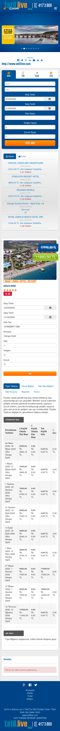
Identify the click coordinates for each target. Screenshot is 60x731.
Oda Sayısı (30, 113)
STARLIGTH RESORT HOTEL (25, 176)
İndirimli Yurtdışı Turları (16, 64)
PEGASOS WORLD (26, 189)
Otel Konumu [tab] (11, 391)
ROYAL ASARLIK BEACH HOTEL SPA (25, 216)
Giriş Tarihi (30, 94)
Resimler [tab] (26, 391)
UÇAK (37, 76)
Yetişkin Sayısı (30, 122)
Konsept (7, 331)
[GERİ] (41, 60)
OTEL (9, 76)
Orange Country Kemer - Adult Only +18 (25, 203)
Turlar (30, 695)
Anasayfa (30, 690)
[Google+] (26, 60)
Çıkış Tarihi (30, 104)
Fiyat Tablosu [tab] (11, 386)
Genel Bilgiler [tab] (28, 386)
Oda (5, 341)
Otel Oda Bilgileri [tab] (46, 386)
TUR (23, 76)
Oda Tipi (7, 322)
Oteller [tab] (11, 156)
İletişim (30, 698)
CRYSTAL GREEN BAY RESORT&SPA (25, 163)
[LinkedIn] (30, 60)
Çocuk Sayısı (30, 132)
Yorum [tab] (37, 391)
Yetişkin (6, 350)
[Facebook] (18, 60)
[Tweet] (22, 60)
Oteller (30, 693)
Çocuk (6, 359)
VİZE (51, 76)
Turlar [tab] (23, 156)
